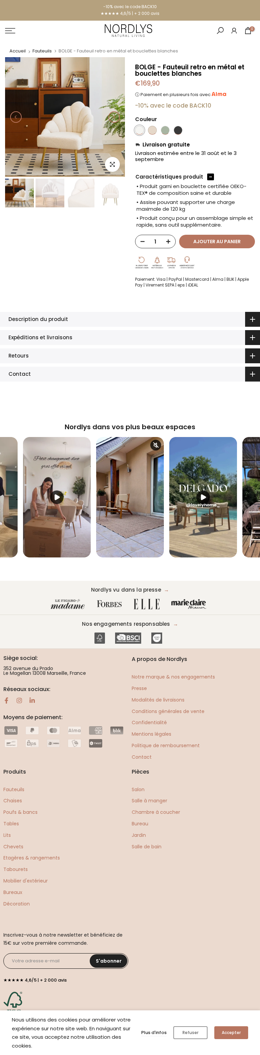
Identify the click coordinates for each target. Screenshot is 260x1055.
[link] (234, 30)
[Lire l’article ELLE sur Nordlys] (148, 604)
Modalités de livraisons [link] (158, 699)
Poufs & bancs (20, 812)
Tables (11, 823)
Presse (139, 688)
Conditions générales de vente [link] (168, 711)
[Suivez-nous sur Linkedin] (32, 700)
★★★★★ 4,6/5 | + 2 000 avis (130, 13)
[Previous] (16, 117)
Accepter (231, 1032)
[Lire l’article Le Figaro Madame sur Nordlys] (69, 604)
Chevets (13, 846)
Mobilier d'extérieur (25, 880)
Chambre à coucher (156, 812)
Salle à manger (149, 800)
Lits (7, 835)
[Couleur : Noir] (178, 130)
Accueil (17, 51)
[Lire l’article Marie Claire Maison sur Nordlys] (190, 604)
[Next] (114, 117)
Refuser (190, 1032)
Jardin (139, 835)
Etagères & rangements (31, 857)
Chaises (12, 800)
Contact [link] (142, 757)
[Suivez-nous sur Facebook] (6, 700)
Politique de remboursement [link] (166, 745)
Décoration (16, 903)
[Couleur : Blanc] (139, 130)
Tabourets (15, 869)
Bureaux (12, 892)
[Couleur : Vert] (165, 130)
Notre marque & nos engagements (173, 676)
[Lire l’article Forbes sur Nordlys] (111, 604)
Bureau (140, 823)
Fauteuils (42, 51)
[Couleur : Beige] (152, 130)
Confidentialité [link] (149, 722)
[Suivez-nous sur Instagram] (19, 700)
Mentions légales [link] (151, 734)
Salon (138, 789)
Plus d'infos (154, 1032)
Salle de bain (146, 846)
